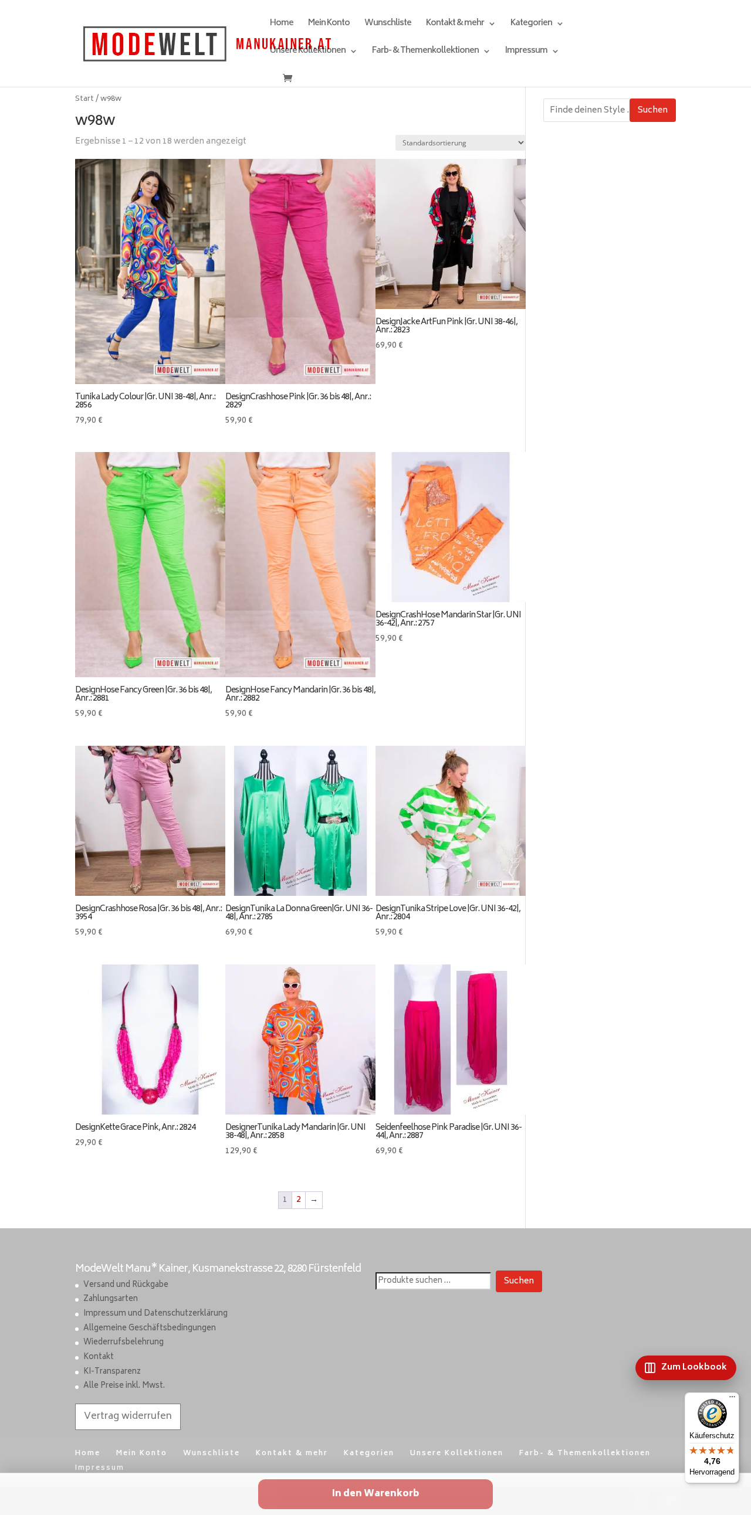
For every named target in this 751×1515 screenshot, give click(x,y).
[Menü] (732, 1399)
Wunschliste (387, 24)
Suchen (653, 110)
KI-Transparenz (112, 1372)
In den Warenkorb (375, 1494)
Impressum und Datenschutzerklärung (155, 1314)
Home (281, 24)
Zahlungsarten (110, 1299)
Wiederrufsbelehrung (123, 1343)
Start (84, 99)
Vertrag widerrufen (128, 1416)
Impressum (526, 52)
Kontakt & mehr (455, 24)
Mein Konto (329, 24)
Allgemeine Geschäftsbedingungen (149, 1329)
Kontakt (98, 1357)
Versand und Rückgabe (125, 1285)
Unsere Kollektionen (308, 52)
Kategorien (531, 24)
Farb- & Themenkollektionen (425, 52)
